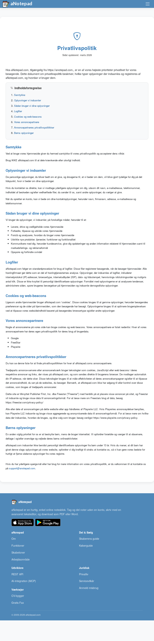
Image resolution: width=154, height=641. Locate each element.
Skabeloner (18, 552)
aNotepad (21, 3)
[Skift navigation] (147, 3)
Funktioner (17, 545)
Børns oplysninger (24, 133)
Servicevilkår (86, 581)
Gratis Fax (17, 602)
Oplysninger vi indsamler (27, 100)
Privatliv (83, 574)
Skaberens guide (89, 538)
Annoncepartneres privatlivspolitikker (34, 127)
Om (13, 538)
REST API (17, 574)
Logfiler (18, 111)
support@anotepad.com (22, 468)
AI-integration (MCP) (23, 581)
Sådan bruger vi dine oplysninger (32, 105)
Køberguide (86, 545)
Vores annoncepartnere (26, 122)
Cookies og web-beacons (28, 116)
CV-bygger (17, 596)
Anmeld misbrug (88, 588)
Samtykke (19, 95)
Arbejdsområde (20, 559)
